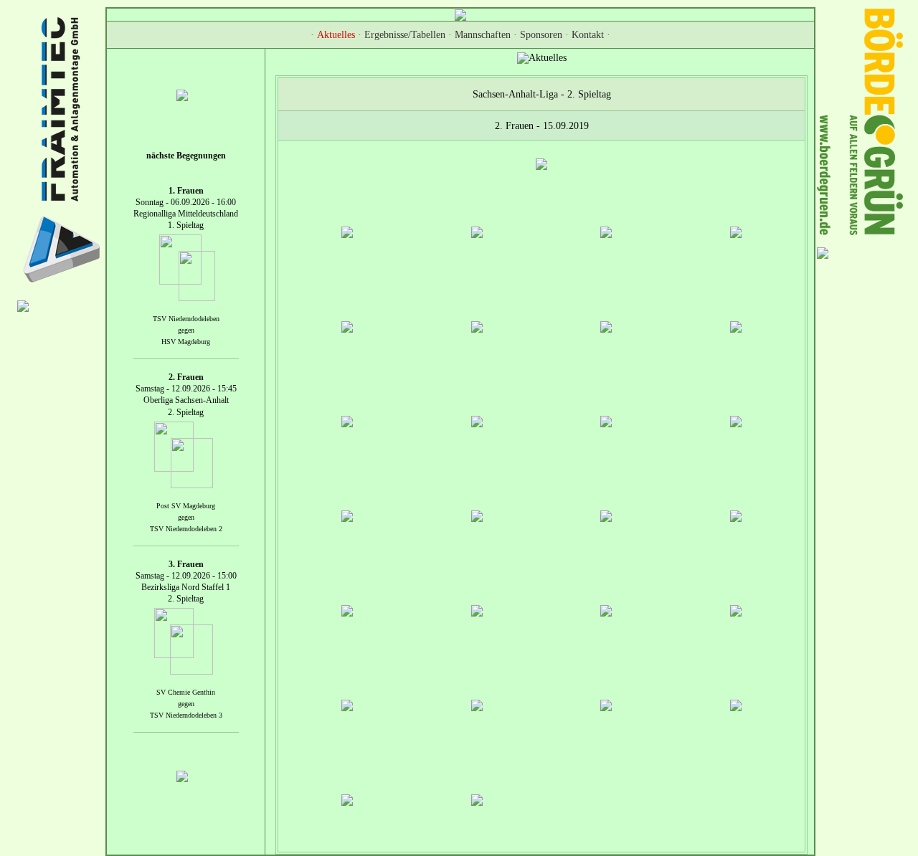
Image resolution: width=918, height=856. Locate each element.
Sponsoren (541, 34)
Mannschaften (483, 34)
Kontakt (588, 34)
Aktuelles (336, 34)
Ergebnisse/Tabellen (404, 34)
